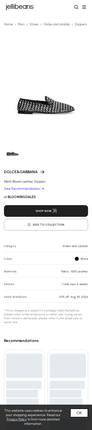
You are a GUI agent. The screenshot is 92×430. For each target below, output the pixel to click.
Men (21, 24)
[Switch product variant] (12, 148)
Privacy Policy (17, 419)
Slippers (81, 24)
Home (8, 24)
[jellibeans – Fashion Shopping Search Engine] (19, 7)
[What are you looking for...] (76, 7)
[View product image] (46, 81)
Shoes (34, 24)
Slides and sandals (56, 24)
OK (79, 412)
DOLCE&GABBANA (21, 172)
